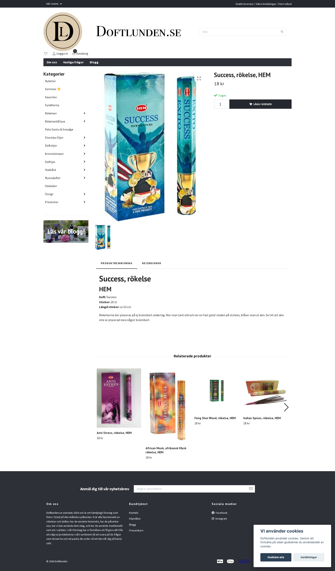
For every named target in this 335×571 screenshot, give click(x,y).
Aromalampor (54, 154)
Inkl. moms (52, 3)
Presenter (51, 202)
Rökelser (51, 113)
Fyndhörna (52, 105)
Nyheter (50, 81)
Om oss (52, 62)
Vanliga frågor (73, 62)
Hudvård (50, 170)
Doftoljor (51, 145)
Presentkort (136, 530)
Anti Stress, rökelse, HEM (114, 433)
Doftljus (50, 162)
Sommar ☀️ (53, 89)
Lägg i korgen (263, 104)
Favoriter (51, 97)
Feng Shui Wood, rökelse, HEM (215, 418)
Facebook (221, 512)
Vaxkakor (51, 186)
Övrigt (49, 194)
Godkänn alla (276, 557)
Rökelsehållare (55, 121)
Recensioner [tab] (151, 263)
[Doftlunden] (62, 31)
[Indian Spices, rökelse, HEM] (265, 390)
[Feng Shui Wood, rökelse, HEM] (216, 390)
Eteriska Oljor (54, 137)
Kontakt (133, 512)
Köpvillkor (135, 518)
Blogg (94, 62)
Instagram (221, 518)
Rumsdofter (52, 178)
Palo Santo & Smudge (59, 129)
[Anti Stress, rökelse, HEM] (119, 398)
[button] (286, 407)
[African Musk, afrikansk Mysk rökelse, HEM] (168, 405)
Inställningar (309, 557)
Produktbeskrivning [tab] (116, 263)
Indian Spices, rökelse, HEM (262, 418)
